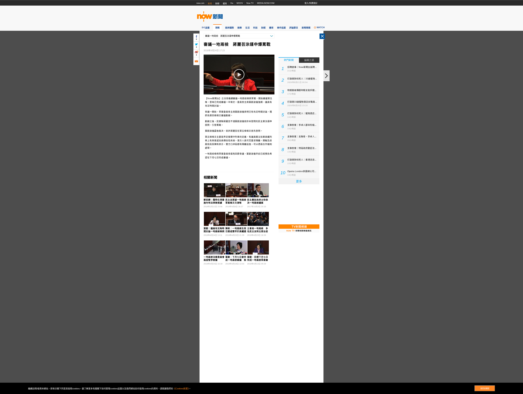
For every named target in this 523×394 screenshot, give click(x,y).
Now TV (250, 3)
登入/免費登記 (311, 3)
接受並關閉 (484, 388)
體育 (225, 3)
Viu (231, 3)
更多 (299, 181)
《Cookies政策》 (181, 388)
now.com (200, 3)
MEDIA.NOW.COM (265, 3)
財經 (217, 3)
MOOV (240, 3)
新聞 (210, 3)
